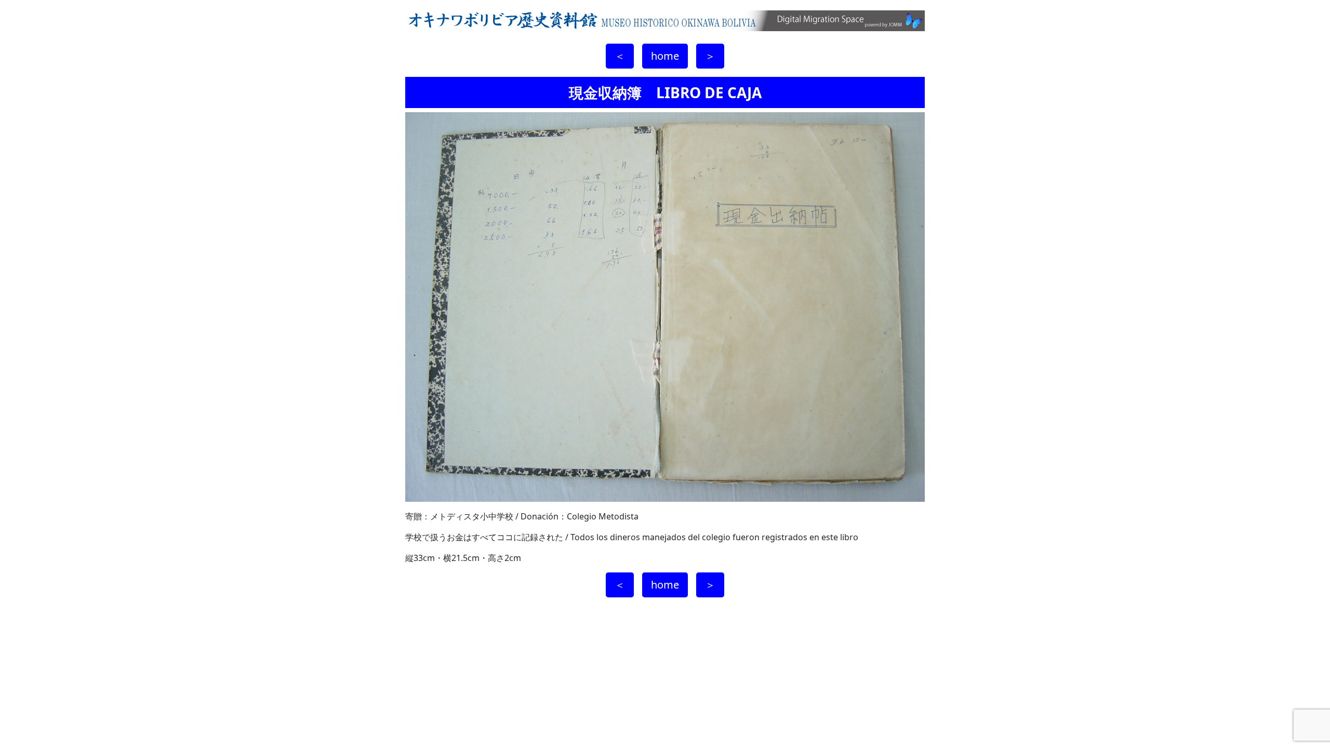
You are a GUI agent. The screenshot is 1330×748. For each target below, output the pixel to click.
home (665, 56)
